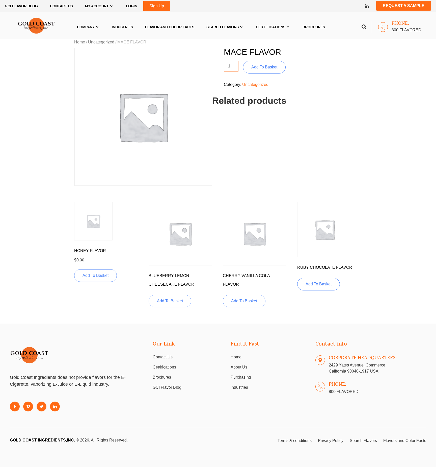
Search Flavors (222, 27)
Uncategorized (101, 42)
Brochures (314, 27)
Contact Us (61, 6)
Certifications (270, 27)
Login (131, 6)
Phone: (400, 24)
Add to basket (264, 67)
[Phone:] (383, 27)
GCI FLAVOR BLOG (21, 6)
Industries (122, 27)
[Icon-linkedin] (367, 6)
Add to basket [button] (95, 275)
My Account (97, 6)
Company (86, 27)
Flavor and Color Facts (169, 27)
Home (79, 42)
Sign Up (156, 6)
